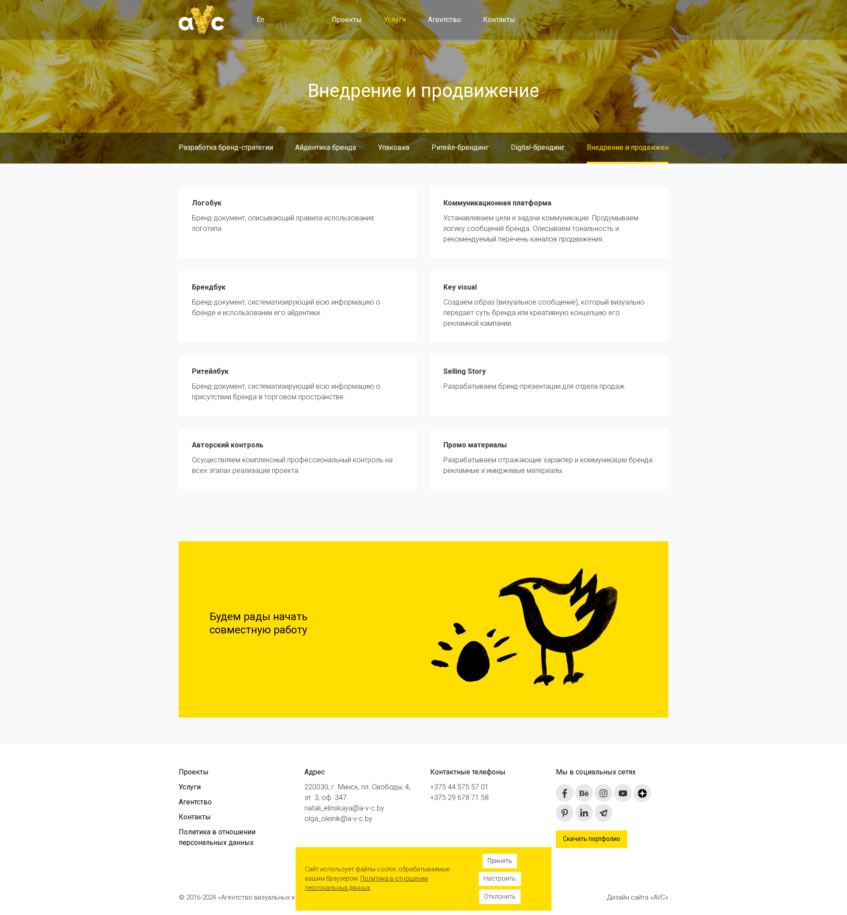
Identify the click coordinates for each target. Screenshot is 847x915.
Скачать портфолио (591, 838)
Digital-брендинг (538, 147)
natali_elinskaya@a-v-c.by (344, 808)
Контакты (499, 19)
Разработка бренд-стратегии (226, 147)
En (260, 19)
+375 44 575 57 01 (459, 787)
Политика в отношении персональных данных (217, 837)
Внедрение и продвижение (632, 147)
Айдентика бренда (325, 147)
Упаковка (393, 147)
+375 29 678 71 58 (459, 797)
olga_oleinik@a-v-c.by (338, 819)
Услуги (395, 19)
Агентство (444, 19)
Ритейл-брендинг (460, 147)
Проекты (347, 19)
